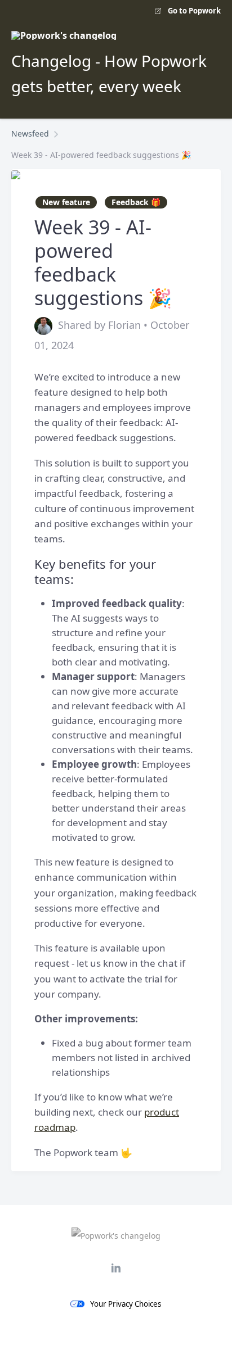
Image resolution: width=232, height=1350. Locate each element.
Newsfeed (30, 133)
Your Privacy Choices (125, 1304)
